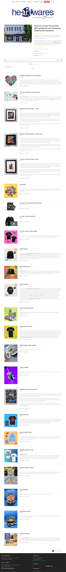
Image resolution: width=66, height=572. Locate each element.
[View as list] (34, 69)
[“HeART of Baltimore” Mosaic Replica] (10, 81)
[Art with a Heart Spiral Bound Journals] (10, 206)
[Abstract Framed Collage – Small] (10, 166)
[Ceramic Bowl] (10, 497)
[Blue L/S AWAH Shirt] (10, 438)
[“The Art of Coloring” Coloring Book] (10, 96)
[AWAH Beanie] (10, 254)
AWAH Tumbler (24, 367)
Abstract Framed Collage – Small (29, 159)
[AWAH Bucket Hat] (10, 272)
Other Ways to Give (38, 570)
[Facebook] (50, 566)
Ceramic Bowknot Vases (27, 467)
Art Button (23, 184)
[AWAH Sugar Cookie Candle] (10, 353)
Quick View (27, 102)
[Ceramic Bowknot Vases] (10, 475)
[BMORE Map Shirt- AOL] (10, 455)
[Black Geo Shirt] (10, 420)
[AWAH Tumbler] (10, 375)
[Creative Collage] (10, 539)
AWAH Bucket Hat (25, 266)
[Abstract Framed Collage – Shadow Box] (10, 140)
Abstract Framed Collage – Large (29, 108)
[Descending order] (37, 64)
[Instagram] (46, 566)
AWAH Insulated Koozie (26, 308)
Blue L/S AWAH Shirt (26, 432)
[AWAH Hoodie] (10, 290)
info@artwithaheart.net (9, 567)
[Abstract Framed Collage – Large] (10, 115)
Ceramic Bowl (24, 489)
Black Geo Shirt (24, 414)
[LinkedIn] (51, 566)
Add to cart (22, 102)
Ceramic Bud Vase (25, 511)
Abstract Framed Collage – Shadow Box (31, 134)
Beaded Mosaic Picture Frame (28, 389)
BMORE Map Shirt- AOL (26, 450)
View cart (60, 60)
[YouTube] (48, 566)
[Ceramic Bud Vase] (10, 519)
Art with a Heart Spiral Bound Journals (31, 203)
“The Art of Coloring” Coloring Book (30, 92)
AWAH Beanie (24, 249)
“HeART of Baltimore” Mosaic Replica (30, 75)
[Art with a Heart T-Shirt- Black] (10, 237)
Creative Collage (24, 533)
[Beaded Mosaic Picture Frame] (10, 397)
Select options (22, 153)
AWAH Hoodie (24, 284)
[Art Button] (10, 191)
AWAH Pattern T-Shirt (26, 326)
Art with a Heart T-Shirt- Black (28, 231)
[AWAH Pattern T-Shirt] (10, 332)
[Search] (52, 2)
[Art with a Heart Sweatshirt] (10, 221)
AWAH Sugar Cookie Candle (28, 345)
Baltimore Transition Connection (26, 337)
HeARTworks (56, 42)
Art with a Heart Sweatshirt (28, 216)
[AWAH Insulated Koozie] (10, 314)
